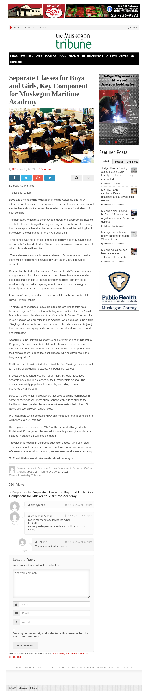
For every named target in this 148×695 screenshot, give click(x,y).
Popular (119, 162)
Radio (17, 27)
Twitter (42, 27)
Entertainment (92, 55)
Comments (132, 162)
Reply (15, 524)
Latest (106, 161)
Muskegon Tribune (27, 688)
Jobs (39, 55)
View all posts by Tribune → (26, 475)
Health (74, 55)
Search (133, 27)
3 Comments (45, 169)
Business (26, 55)
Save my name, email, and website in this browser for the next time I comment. (50, 635)
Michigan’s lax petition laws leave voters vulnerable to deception (114, 253)
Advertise (126, 55)
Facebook (29, 27)
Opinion (111, 55)
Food (62, 55)
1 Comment (117, 183)
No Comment (118, 205)
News (14, 55)
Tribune (16, 169)
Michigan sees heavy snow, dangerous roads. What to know (115, 236)
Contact (16, 62)
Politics (51, 55)
